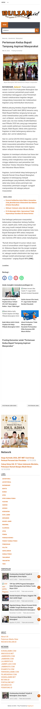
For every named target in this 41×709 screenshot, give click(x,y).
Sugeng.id (30, 706)
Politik (4, 547)
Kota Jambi (6, 515)
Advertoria (6, 479)
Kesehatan (6, 511)
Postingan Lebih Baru (9, 405)
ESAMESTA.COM (7, 669)
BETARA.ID (5, 680)
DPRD (4, 495)
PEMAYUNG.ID (6, 688)
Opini (4, 531)
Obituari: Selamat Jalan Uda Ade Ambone (20, 208)
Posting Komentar (16, 50)
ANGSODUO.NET (7, 653)
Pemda (4, 534)
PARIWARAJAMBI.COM (10, 672)
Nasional (5, 524)
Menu (4, 25)
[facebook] (4, 278)
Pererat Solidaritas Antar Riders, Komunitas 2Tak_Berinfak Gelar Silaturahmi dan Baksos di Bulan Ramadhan (21, 202)
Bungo (4, 492)
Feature (5, 501)
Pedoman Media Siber (9, 639)
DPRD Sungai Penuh (8, 498)
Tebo (4, 564)
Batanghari (6, 485)
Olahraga (5, 528)
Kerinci (4, 508)
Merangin (5, 518)
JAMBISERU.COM (8, 656)
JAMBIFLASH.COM (8, 664)
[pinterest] (16, 278)
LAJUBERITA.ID (7, 661)
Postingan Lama (33, 405)
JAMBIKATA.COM (8, 667)
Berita (4, 488)
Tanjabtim (6, 560)
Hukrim (4, 505)
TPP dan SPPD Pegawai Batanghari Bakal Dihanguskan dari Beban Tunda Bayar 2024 (23, 586)
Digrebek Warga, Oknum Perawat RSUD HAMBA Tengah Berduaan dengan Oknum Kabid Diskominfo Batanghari (23, 607)
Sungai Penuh (7, 554)
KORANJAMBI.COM (8, 651)
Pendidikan (6, 544)
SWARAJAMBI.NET (8, 677)
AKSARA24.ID (6, 685)
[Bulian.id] (20, 13)
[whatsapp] (21, 278)
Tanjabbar (6, 557)
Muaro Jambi (6, 521)
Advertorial (6, 482)
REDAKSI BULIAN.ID (9, 642)
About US (4, 637)
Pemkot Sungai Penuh (9, 541)
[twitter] (10, 278)
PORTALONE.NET (7, 682)
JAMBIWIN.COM (7, 659)
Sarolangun (6, 551)
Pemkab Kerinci (7, 537)
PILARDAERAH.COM (9, 674)
